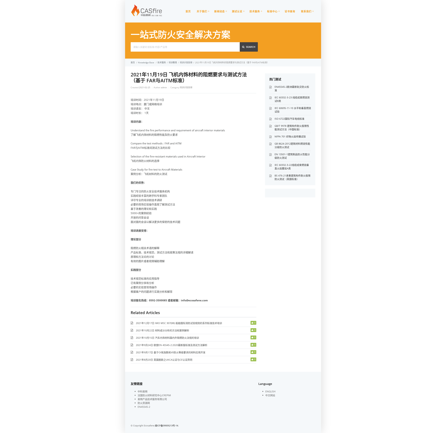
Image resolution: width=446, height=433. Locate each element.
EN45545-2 (144, 406)
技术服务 (254, 11)
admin (164, 87)
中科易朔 (142, 391)
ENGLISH (270, 391)
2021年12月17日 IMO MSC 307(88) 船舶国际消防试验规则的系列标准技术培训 (179, 323)
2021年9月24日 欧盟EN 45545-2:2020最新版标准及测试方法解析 (171, 345)
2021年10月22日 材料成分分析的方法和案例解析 (162, 330)
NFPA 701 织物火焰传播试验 (290, 136)
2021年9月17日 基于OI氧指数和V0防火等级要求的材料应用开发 (170, 352)
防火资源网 (144, 403)
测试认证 (237, 11)
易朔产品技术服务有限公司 (152, 399)
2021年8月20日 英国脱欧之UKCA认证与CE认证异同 (164, 359)
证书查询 (290, 11)
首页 (188, 11)
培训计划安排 (186, 62)
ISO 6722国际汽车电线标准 (289, 118)
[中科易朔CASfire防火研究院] (147, 16)
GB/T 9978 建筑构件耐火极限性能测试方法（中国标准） (292, 127)
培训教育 (173, 62)
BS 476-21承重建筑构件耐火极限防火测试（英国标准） (292, 177)
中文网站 (270, 395)
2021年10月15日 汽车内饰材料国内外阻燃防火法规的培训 (167, 337)
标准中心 (272, 11)
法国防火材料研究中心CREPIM (154, 395)
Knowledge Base (146, 62)
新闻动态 (219, 11)
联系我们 (306, 11)
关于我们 (202, 11)
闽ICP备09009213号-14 (166, 425)
